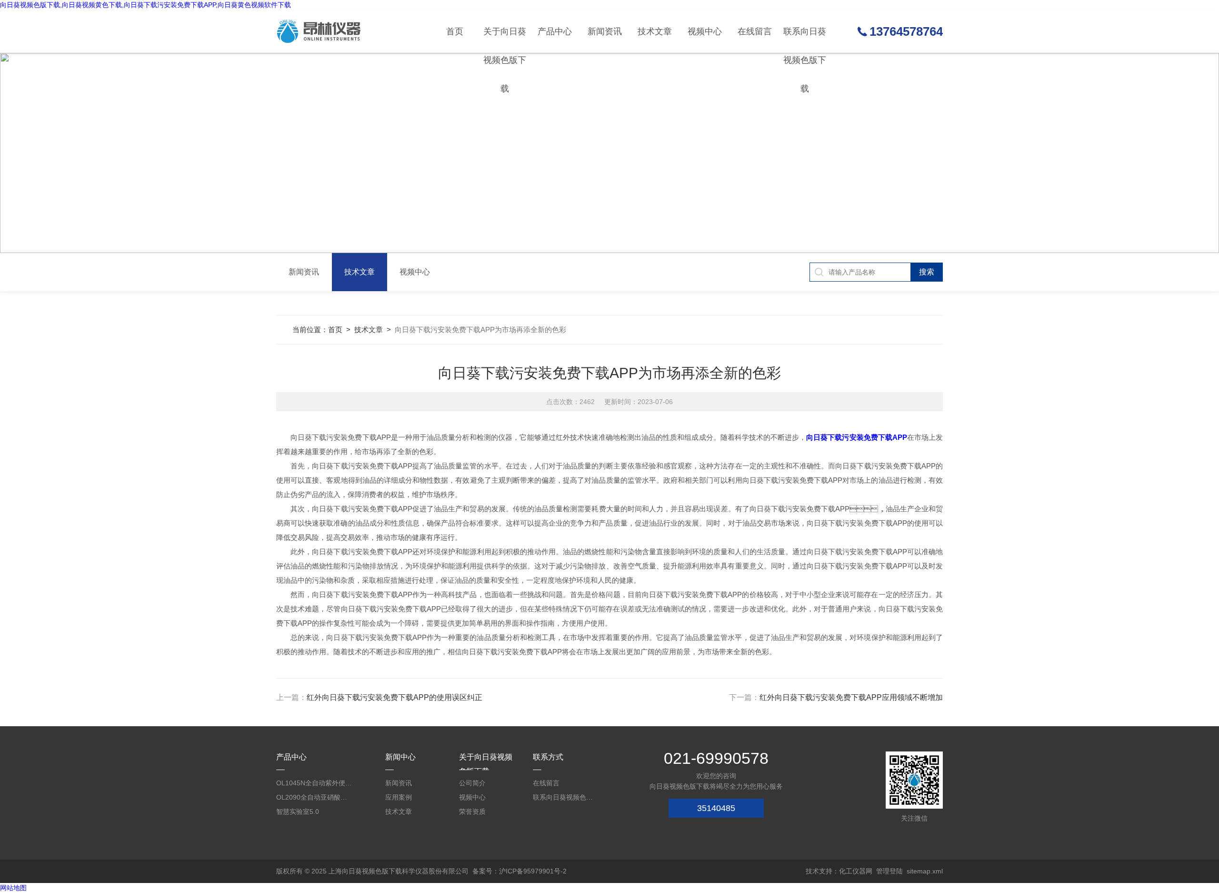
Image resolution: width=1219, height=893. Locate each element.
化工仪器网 (855, 871)
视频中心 (705, 31)
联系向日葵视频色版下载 (804, 40)
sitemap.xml (925, 871)
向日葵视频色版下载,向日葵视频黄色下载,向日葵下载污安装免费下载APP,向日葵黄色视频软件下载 (145, 5)
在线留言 (755, 31)
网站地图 (13, 888)
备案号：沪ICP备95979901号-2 (519, 871)
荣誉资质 (472, 811)
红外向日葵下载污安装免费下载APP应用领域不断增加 (851, 697)
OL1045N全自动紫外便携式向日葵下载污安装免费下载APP (314, 783)
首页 (454, 31)
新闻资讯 (605, 31)
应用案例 (398, 797)
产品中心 (555, 31)
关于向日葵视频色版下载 (504, 40)
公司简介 (472, 783)
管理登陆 (889, 871)
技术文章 (655, 31)
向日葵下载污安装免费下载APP (856, 437)
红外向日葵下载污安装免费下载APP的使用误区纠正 (394, 697)
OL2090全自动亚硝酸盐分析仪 (314, 797)
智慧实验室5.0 (297, 811)
